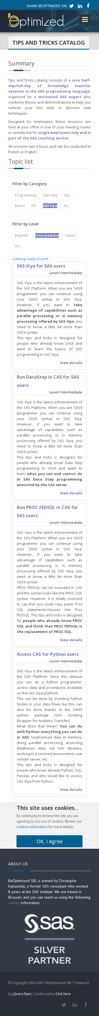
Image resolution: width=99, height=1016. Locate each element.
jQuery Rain (22, 993)
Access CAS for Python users (48, 654)
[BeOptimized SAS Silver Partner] (49, 938)
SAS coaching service (49, 138)
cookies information (32, 826)
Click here (63, 993)
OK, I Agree (50, 841)
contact (14, 902)
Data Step (50, 195)
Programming (25, 195)
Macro (20, 205)
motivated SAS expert (60, 96)
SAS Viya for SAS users (41, 266)
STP (34, 205)
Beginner (22, 235)
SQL (67, 195)
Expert (70, 235)
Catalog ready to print (30, 258)
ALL (66, 205)
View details (71, 362)
